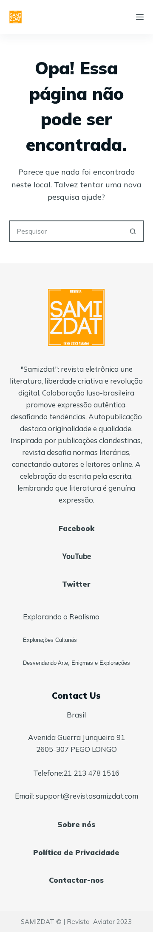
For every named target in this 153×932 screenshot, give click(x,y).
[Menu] (140, 17)
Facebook (76, 528)
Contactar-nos (76, 880)
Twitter (76, 583)
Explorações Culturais (50, 640)
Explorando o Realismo (61, 616)
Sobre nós (76, 824)
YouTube (76, 556)
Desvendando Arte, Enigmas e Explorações (76, 663)
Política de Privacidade (76, 852)
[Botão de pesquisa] (133, 231)
